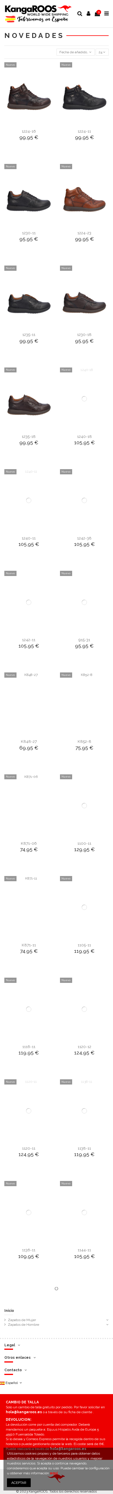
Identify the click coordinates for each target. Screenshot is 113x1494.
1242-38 (84, 538)
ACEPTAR (18, 1483)
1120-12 (84, 1046)
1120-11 (28, 1148)
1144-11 (84, 1250)
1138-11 (84, 1148)
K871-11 (29, 945)
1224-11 (84, 131)
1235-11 (28, 334)
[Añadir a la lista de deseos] (22, 123)
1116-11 (28, 1046)
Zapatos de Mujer (22, 1320)
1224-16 (29, 131)
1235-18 (29, 436)
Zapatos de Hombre (23, 1325)
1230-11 (29, 233)
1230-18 (84, 334)
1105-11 (84, 945)
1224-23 (84, 233)
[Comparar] (28, 123)
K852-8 (84, 741)
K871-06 (29, 843)
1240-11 (29, 538)
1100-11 (84, 843)
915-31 (84, 639)
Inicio (9, 1311)
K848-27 (29, 741)
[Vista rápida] (35, 123)
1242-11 (28, 639)
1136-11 (28, 1250)
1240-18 (84, 436)
